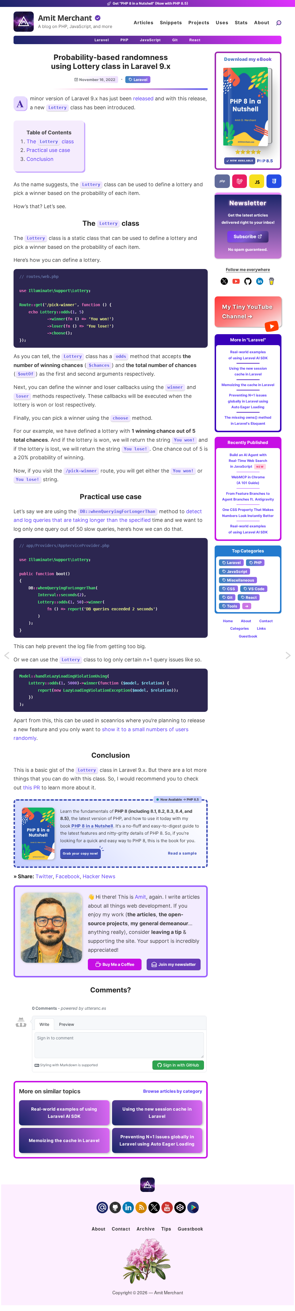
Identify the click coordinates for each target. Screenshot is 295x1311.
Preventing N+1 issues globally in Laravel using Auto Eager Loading (248, 401)
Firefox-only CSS (12, 657)
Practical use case (48, 150)
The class (50, 141)
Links (261, 628)
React (195, 39)
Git (175, 39)
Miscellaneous (240, 580)
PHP (124, 39)
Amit (140, 897)
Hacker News (99, 876)
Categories (239, 628)
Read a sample (182, 853)
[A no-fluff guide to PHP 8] (38, 834)
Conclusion (40, 159)
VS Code (256, 588)
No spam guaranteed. (248, 249)
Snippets (171, 22)
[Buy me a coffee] (271, 283)
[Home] (24, 22)
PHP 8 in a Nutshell (92, 826)
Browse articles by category (172, 1091)
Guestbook (248, 636)
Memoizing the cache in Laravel (248, 385)
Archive (146, 1229)
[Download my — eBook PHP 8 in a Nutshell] (248, 106)
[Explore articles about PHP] (222, 181)
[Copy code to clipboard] (201, 275)
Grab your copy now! (80, 853)
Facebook (68, 876)
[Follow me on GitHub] (247, 283)
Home (228, 621)
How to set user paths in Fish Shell (288, 657)
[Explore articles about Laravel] (239, 181)
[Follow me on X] (224, 283)
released (143, 98)
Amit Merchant (65, 18)
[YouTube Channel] (236, 283)
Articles (144, 22)
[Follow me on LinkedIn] (259, 283)
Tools (232, 606)
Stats (241, 22)
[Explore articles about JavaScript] (256, 181)
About (261, 22)
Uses (222, 22)
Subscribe (245, 236)
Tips (166, 1229)
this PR (31, 788)
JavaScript (150, 39)
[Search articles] (278, 23)
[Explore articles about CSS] (273, 181)
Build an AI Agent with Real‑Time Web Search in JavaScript (248, 461)
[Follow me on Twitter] (51, 928)
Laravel (101, 39)
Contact (266, 621)
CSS (231, 588)
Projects (198, 22)
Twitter (44, 876)
